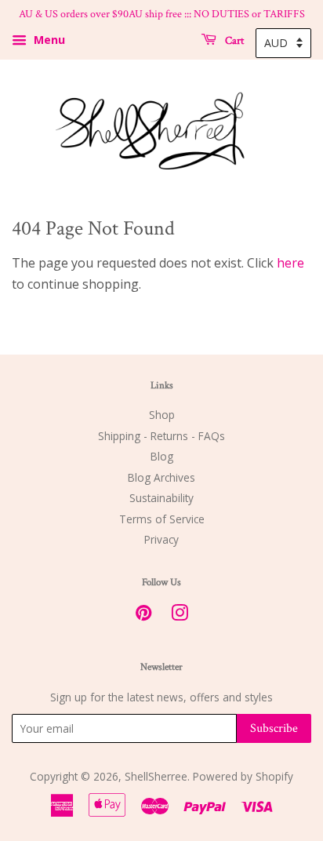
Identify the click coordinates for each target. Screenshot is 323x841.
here (290, 262)
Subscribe (274, 728)
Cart (233, 40)
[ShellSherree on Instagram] (179, 615)
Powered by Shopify (243, 776)
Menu (48, 39)
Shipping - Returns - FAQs (161, 435)
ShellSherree (156, 776)
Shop (162, 414)
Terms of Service (162, 519)
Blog (162, 456)
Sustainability (161, 497)
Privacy (161, 539)
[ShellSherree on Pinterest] (143, 615)
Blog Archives (161, 477)
